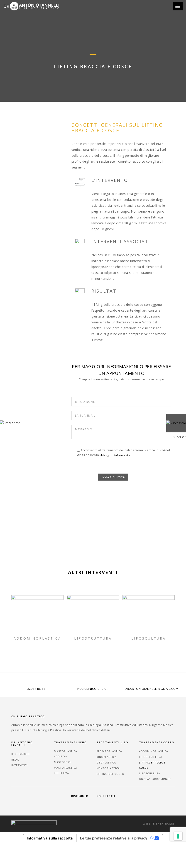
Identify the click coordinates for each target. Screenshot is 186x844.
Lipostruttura (93, 638)
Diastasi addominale (155, 779)
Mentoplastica (108, 768)
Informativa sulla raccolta (50, 838)
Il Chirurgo (20, 754)
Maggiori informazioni (116, 455)
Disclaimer (79, 796)
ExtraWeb (167, 823)
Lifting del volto (110, 773)
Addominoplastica (37, 638)
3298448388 (36, 689)
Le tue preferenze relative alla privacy (113, 838)
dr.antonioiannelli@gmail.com (152, 689)
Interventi (19, 765)
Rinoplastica (106, 757)
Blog (15, 759)
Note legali (106, 796)
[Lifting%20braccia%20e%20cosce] (85, 519)
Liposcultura (148, 638)
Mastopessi (62, 762)
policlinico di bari (93, 689)
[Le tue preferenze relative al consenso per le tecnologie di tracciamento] (178, 836)
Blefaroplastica (109, 751)
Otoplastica (106, 762)
